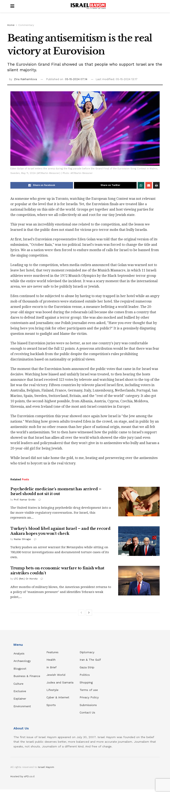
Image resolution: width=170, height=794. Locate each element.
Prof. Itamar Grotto (24, 499)
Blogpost (19, 668)
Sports (51, 705)
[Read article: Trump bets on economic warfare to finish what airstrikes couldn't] (139, 580)
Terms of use (89, 690)
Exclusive (19, 691)
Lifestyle (52, 690)
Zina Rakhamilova (25, 79)
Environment (22, 706)
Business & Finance (26, 676)
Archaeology (22, 661)
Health (51, 659)
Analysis (19, 653)
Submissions (88, 705)
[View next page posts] (89, 613)
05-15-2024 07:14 (76, 79)
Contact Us (87, 712)
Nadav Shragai (22, 539)
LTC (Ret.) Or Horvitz (26, 578)
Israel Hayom (46, 767)
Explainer (19, 698)
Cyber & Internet (57, 697)
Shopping (86, 682)
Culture (18, 683)
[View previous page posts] (81, 613)
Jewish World (55, 674)
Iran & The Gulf (90, 659)
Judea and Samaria (59, 682)
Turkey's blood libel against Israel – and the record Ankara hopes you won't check (60, 531)
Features (52, 652)
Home (11, 25)
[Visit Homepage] (88, 6)
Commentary (26, 25)
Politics (85, 674)
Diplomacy (87, 652)
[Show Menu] (12, 6)
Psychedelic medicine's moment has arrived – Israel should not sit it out (55, 491)
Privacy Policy (89, 697)
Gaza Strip (87, 667)
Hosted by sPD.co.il (22, 776)
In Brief (51, 667)
